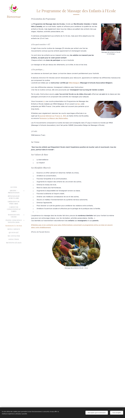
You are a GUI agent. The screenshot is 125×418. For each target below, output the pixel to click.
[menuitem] (14, 187)
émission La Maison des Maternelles (54, 118)
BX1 (64, 116)
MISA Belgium (74, 83)
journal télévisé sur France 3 (51, 116)
